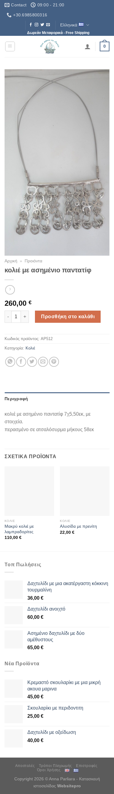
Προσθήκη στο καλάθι (68, 316)
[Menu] (10, 46)
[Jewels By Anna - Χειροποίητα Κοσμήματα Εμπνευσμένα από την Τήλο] (50, 46)
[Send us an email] (48, 25)
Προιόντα (33, 261)
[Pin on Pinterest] (54, 362)
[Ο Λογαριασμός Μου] (88, 46)
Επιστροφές (86, 766)
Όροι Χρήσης (49, 770)
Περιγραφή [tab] (16, 398)
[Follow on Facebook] (31, 25)
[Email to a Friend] (43, 362)
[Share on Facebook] (21, 362)
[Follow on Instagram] (36, 25)
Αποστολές (25, 766)
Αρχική (11, 261)
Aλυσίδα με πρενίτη (78, 526)
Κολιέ (30, 348)
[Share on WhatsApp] (10, 362)
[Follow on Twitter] (42, 25)
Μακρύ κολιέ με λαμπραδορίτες (19, 529)
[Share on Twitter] (32, 362)
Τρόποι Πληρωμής (55, 766)
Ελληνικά (68, 24)
